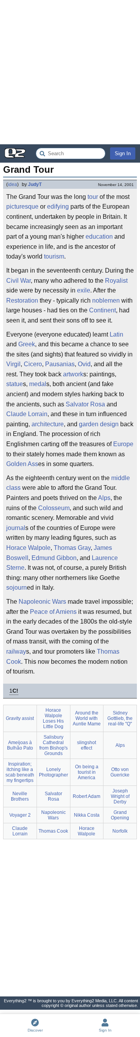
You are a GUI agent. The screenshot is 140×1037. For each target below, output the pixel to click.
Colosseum (54, 508)
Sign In (123, 153)
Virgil (13, 364)
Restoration (22, 300)
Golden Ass (22, 464)
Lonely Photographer (53, 772)
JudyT (35, 184)
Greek (26, 344)
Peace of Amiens (53, 611)
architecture (48, 424)
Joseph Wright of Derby (120, 796)
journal (15, 528)
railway (16, 651)
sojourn (16, 587)
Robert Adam (86, 796)
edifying (58, 206)
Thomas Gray (72, 547)
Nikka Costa (87, 815)
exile (83, 290)
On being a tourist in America (86, 772)
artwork (73, 374)
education (99, 236)
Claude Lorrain (26, 414)
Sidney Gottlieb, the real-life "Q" (120, 718)
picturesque (22, 206)
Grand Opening (120, 815)
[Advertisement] (70, 72)
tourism (54, 256)
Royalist (116, 280)
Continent (102, 310)
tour (93, 196)
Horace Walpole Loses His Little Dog (53, 718)
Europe (123, 444)
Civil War (18, 280)
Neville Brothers (20, 796)
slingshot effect (86, 745)
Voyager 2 (20, 815)
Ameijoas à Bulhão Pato (20, 745)
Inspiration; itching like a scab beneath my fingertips (19, 772)
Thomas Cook (53, 831)
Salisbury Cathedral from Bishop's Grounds (53, 745)
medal (37, 384)
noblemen (106, 300)
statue (14, 384)
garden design (99, 424)
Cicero (33, 364)
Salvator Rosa (85, 404)
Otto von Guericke (120, 772)
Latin (116, 334)
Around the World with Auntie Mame (87, 718)
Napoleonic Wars (42, 601)
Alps (104, 498)
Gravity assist (20, 718)
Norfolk (120, 831)
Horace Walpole (28, 547)
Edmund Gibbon (54, 558)
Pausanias (60, 364)
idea (12, 184)
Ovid (84, 364)
